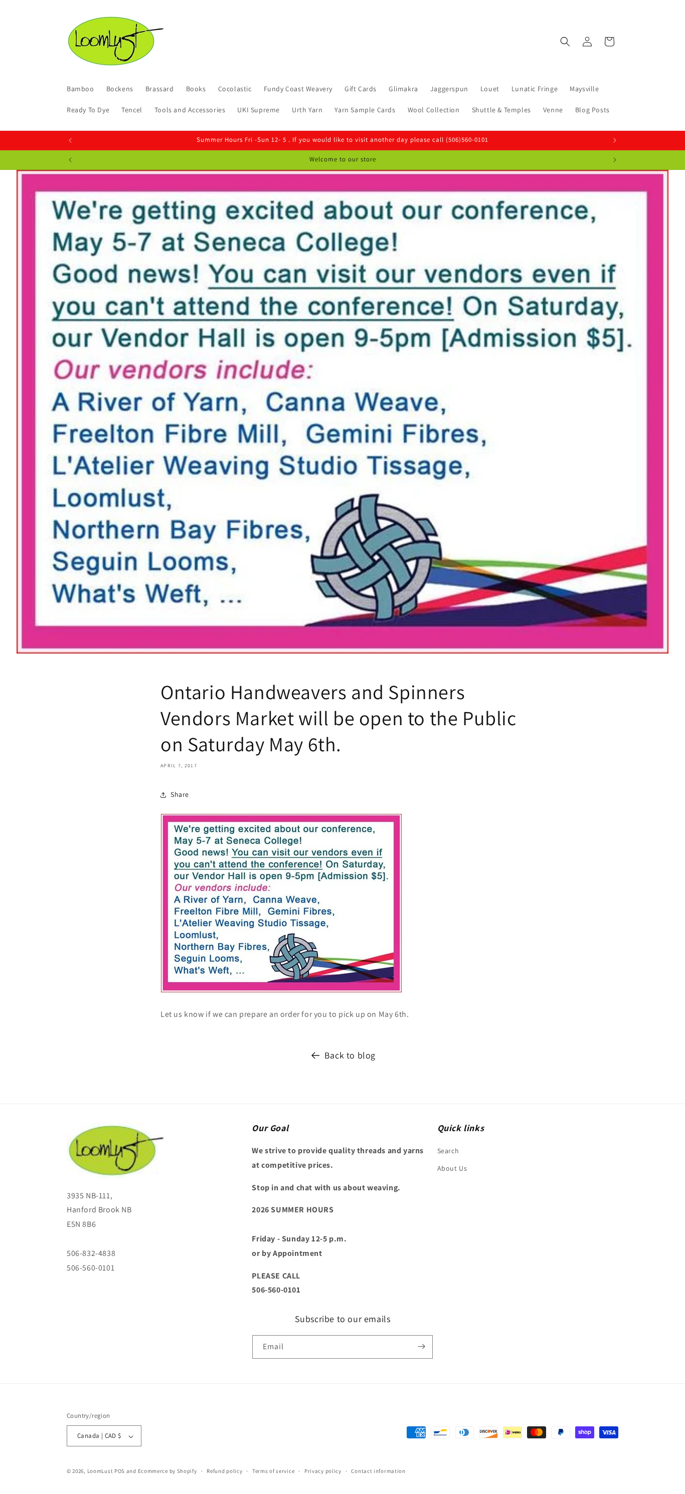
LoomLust (100, 1471)
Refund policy (224, 1470)
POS (119, 1471)
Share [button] (179, 794)
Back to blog (350, 1055)
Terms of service (273, 1470)
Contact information (378, 1470)
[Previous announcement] (70, 140)
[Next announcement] (615, 140)
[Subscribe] (421, 1346)
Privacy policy (322, 1470)
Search (448, 1150)
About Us (452, 1168)
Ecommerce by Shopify (167, 1471)
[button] (565, 42)
